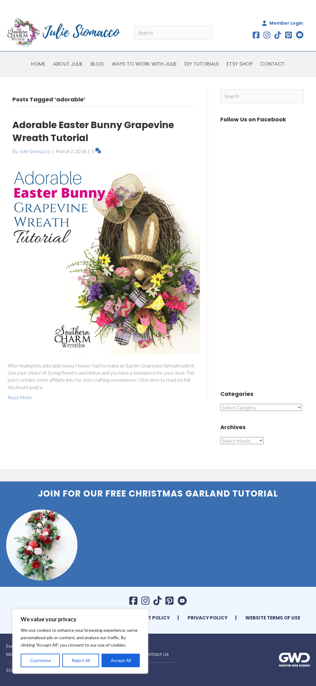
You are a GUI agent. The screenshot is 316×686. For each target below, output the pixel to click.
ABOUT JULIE (68, 63)
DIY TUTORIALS (202, 63)
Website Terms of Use (272, 618)
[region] (80, 641)
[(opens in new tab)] (294, 659)
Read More (20, 397)
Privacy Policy (207, 618)
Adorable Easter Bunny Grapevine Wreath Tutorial (93, 131)
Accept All (121, 660)
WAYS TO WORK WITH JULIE (144, 63)
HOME (38, 63)
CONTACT (272, 63)
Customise (40, 660)
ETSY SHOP (240, 63)
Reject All (81, 660)
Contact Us (156, 654)
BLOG (97, 63)
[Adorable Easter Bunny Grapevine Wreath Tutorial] (104, 257)
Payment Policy (149, 618)
